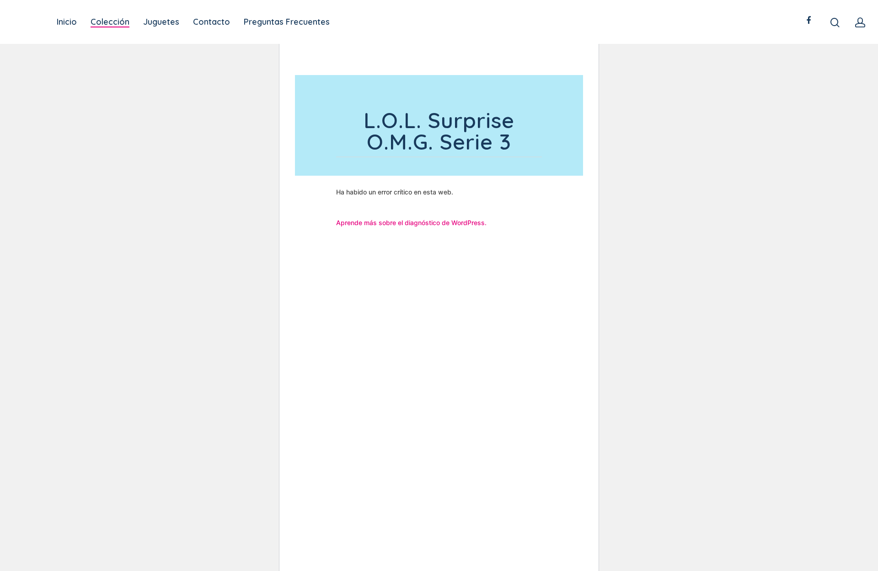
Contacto (211, 22)
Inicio (67, 22)
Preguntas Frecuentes (287, 22)
